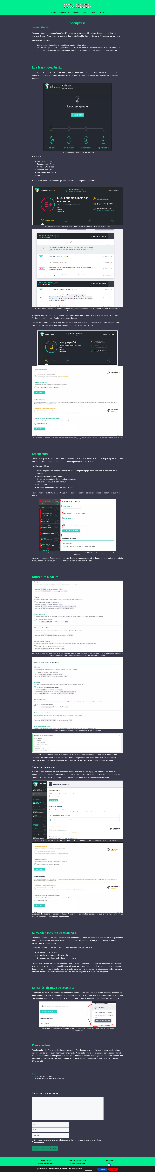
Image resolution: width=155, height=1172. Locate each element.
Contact (92, 12)
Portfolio (76, 12)
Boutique (101, 12)
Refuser (113, 1169)
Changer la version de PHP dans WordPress (49, 1078)
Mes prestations (64, 12)
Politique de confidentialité (46, 1163)
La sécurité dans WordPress (43, 1076)
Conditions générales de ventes (77, 1160)
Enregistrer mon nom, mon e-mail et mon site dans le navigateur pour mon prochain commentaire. (67, 1141)
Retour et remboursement (77, 1163)
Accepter (102, 1169)
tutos (35, 1074)
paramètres (88, 1170)
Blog (84, 12)
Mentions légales (46, 1160)
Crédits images (109, 1160)
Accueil (53, 12)
